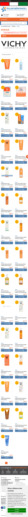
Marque (13, 26)
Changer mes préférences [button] (17, 513)
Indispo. (7, 457)
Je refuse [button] (17, 511)
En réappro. (7, 430)
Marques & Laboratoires (20, 483)
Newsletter (4, 491)
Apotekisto (3, 515)
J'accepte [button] (17, 509)
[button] (7, 54)
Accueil (4, 19)
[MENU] (25, 19)
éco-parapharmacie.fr (5, 26)
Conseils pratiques (19, 482)
